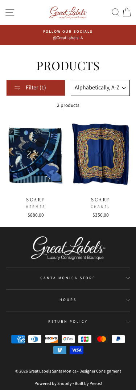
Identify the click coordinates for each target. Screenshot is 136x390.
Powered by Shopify (53, 384)
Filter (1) (35, 88)
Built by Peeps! (88, 384)
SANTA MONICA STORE (67, 278)
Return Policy (68, 321)
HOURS (68, 299)
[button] (116, 12)
